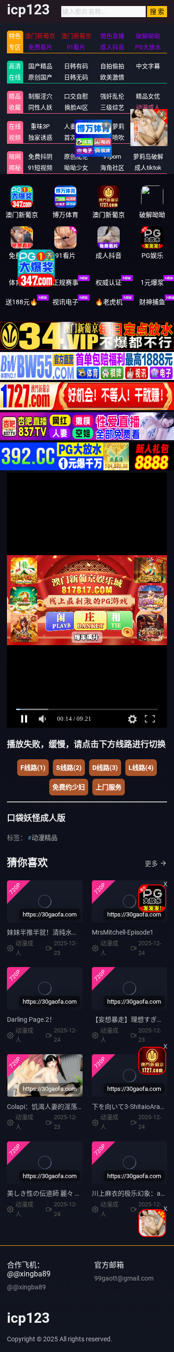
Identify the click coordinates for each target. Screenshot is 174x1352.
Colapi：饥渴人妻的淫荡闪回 (48, 1106)
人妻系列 (76, 126)
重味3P (40, 126)
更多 (151, 863)
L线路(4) (141, 767)
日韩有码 (76, 66)
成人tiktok (148, 167)
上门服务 (109, 787)
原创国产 (40, 77)
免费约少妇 (68, 787)
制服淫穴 (40, 96)
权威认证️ (109, 282)
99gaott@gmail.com (124, 1278)
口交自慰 (76, 96)
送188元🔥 (22, 302)
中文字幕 (148, 66)
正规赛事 (65, 282)
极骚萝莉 (112, 126)
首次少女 (76, 137)
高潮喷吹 (112, 137)
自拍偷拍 (112, 66)
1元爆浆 (152, 282)
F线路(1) (32, 767)
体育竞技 (22, 282)
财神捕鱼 (152, 302)
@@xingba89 (26, 1287)
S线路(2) (69, 767)
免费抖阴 (40, 156)
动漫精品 (45, 837)
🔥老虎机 (108, 302)
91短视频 (40, 167)
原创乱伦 (76, 156)
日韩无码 (76, 77)
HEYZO (148, 126)
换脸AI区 (76, 107)
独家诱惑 (40, 137)
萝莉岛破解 (148, 156)
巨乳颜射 (148, 137)
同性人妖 (40, 107)
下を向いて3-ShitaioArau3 (130, 1106)
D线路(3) (105, 767)
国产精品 (40, 66)
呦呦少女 (76, 167)
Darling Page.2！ (31, 1019)
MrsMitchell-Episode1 (123, 932)
